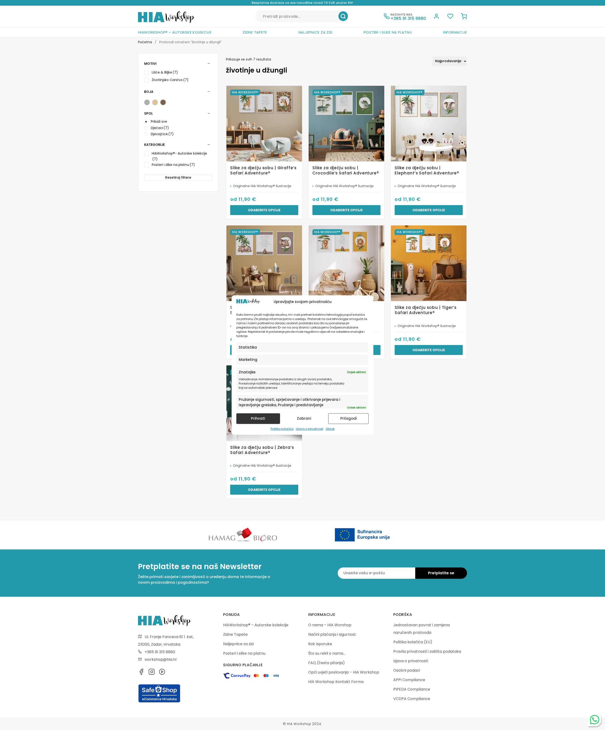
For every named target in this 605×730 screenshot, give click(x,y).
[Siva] (147, 102)
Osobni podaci (406, 670)
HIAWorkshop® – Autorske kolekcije (175, 32)
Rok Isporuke (320, 644)
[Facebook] (141, 673)
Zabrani (304, 418)
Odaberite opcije (264, 210)
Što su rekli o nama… (326, 653)
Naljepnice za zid (315, 32)
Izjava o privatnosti (309, 429)
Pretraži (343, 16)
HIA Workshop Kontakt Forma (335, 681)
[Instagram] (151, 673)
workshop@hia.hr (161, 659)
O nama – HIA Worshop (329, 625)
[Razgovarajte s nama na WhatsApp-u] (594, 719)
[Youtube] (162, 673)
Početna (145, 42)
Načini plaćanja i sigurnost (332, 634)
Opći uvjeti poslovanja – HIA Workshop (343, 672)
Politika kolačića (282, 429)
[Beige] (155, 102)
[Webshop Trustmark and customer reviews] (159, 701)
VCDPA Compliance (411, 698)
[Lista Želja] (450, 17)
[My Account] (436, 17)
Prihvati (258, 418)
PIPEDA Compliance (411, 689)
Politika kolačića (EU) (412, 642)
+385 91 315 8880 (160, 652)
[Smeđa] (163, 102)
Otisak (330, 429)
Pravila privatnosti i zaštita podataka (427, 651)
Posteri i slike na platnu (388, 32)
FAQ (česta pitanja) (326, 662)
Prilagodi (348, 418)
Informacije (455, 32)
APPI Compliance (409, 679)
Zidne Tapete (255, 32)
